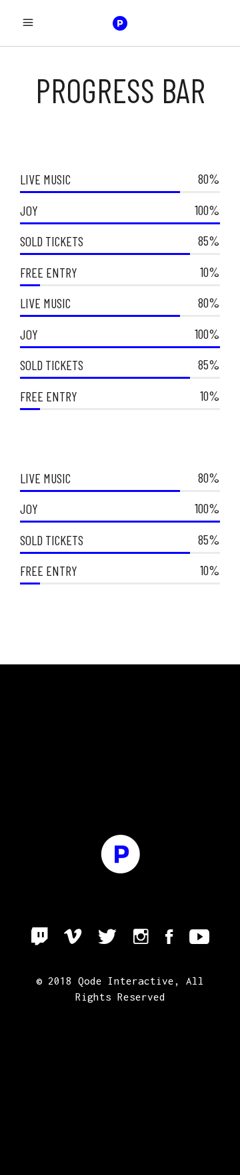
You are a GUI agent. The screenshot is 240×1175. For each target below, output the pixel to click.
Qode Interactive (126, 981)
